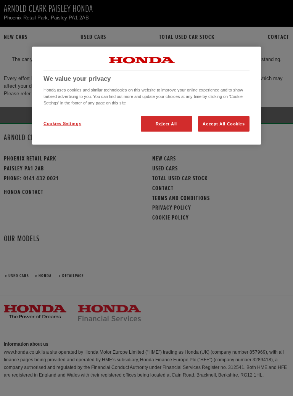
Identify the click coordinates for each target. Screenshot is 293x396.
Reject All (166, 123)
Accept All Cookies (224, 123)
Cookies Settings (62, 123)
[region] (146, 95)
